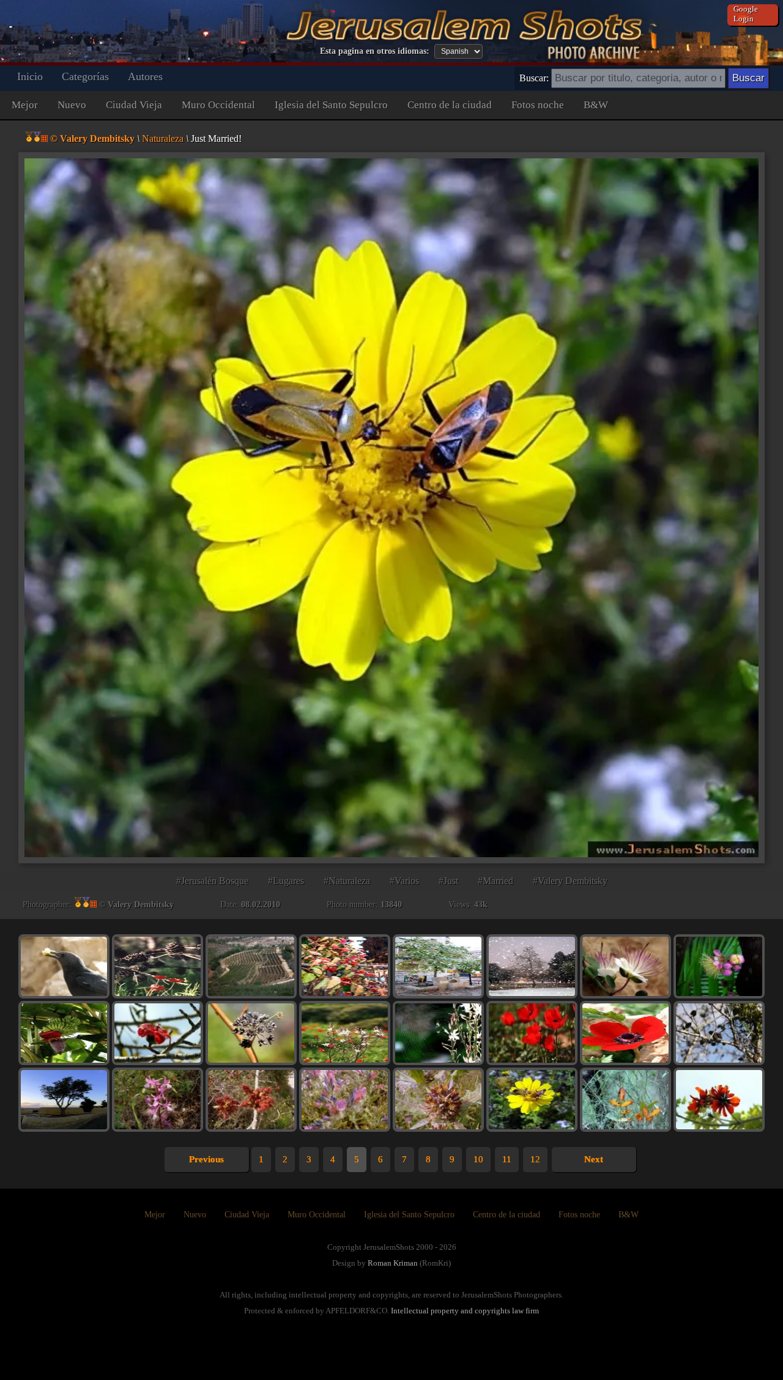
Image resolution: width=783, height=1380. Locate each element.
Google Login (745, 13)
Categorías (85, 76)
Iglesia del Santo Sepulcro (331, 105)
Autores (145, 76)
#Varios (404, 881)
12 (535, 1159)
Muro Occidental (218, 105)
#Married (495, 881)
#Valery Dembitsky (570, 881)
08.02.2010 (260, 904)
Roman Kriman (393, 1262)
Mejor (25, 105)
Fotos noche (537, 105)
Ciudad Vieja (134, 105)
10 (478, 1159)
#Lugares (286, 881)
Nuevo (72, 105)
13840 (391, 904)
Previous (206, 1159)
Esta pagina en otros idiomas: (374, 51)
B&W (596, 105)
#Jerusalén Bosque (212, 881)
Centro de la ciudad (449, 105)
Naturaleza (163, 138)
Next (593, 1159)
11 (506, 1159)
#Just (448, 881)
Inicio (30, 76)
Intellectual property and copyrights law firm (465, 1310)
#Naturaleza (347, 881)
